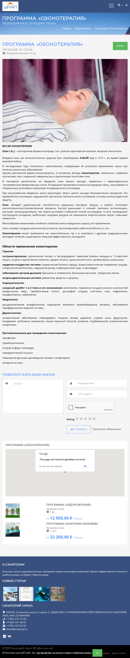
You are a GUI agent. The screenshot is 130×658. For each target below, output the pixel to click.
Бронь (120, 45)
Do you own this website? (50, 466)
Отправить (80, 429)
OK (97, 653)
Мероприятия (83, 28)
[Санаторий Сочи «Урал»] (10, 6)
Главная (66, 28)
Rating (70, 419)
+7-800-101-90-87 (16, 622)
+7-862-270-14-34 (16, 618)
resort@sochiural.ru (17, 629)
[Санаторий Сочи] (10, 594)
